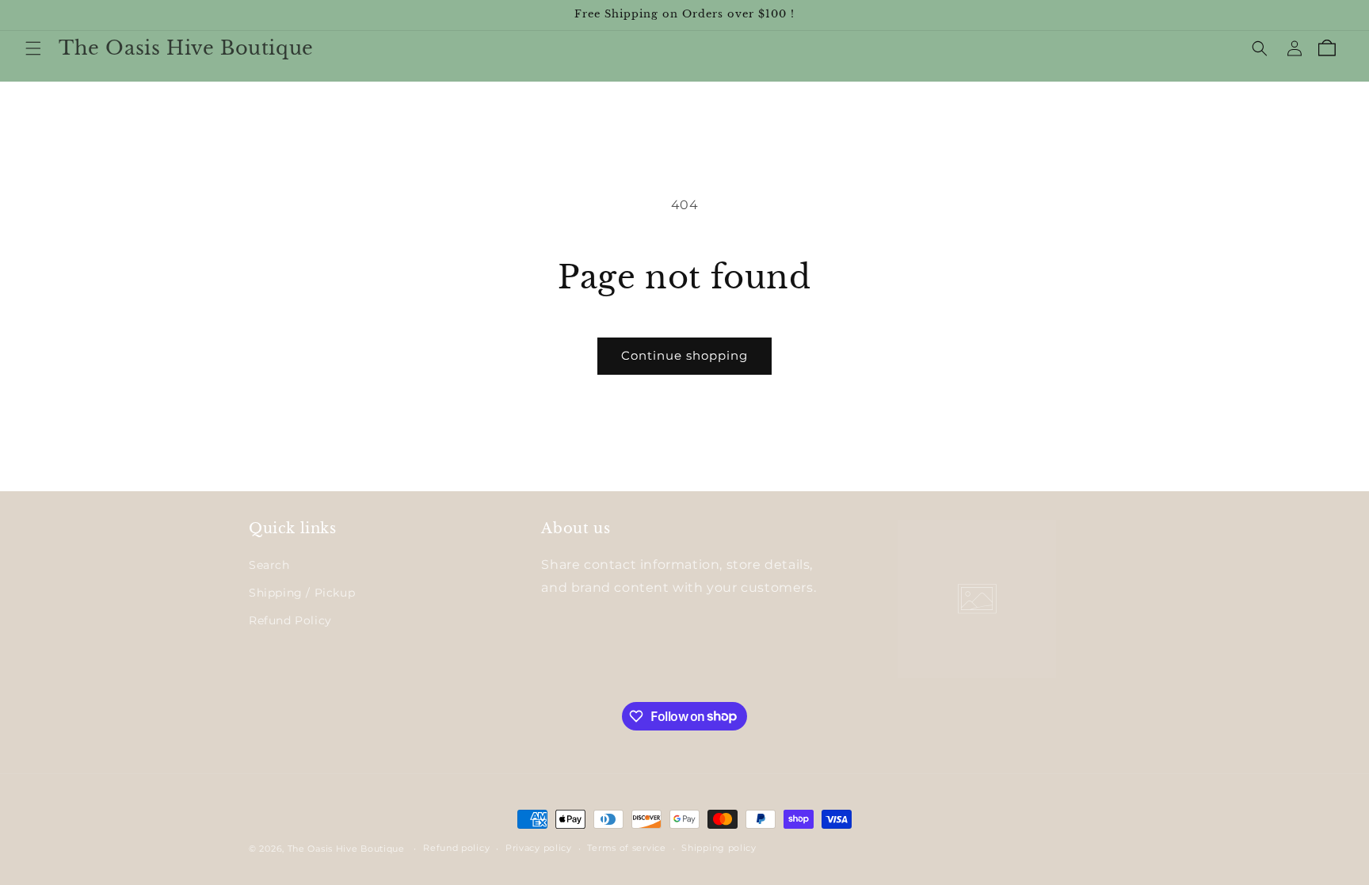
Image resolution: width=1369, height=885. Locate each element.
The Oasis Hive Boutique (348, 848)
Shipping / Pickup (302, 593)
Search (269, 565)
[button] (33, 48)
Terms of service (626, 847)
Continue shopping (684, 355)
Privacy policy (538, 847)
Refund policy (456, 847)
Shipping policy (719, 847)
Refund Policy (290, 620)
